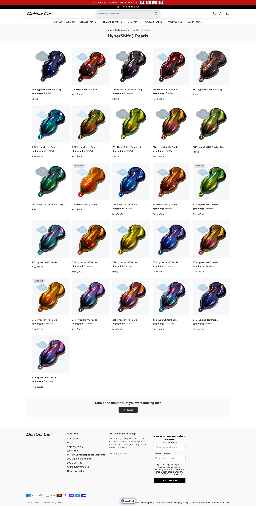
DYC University (74, 463)
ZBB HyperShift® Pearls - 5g (46, 89)
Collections (121, 30)
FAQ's (70, 442)
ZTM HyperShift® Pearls (165, 262)
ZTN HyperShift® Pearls (205, 262)
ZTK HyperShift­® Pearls (84, 262)
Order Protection (76, 471)
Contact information (200, 502)
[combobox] (123, 14)
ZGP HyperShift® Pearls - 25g (208, 147)
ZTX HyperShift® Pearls (44, 377)
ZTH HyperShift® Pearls (44, 262)
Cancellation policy (221, 502)
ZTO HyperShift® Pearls (44, 320)
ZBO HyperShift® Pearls (84, 89)
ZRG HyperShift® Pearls (84, 204)
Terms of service (164, 502)
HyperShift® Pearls (140, 30)
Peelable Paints (87, 22)
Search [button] (130, 410)
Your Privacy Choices (78, 467)
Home (109, 30)
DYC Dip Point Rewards (79, 459)
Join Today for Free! (118, 453)
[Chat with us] (214, 13)
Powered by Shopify (55, 502)
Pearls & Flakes (153, 22)
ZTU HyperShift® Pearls (205, 320)
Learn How (194, 22)
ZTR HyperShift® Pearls (124, 320)
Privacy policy (147, 502)
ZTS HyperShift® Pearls (165, 320)
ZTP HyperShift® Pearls (84, 320)
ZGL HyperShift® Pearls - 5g (127, 147)
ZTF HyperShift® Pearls (165, 204)
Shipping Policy (75, 446)
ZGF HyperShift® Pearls (84, 147)
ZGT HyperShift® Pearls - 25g (47, 204)
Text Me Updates (162, 454)
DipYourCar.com (39, 502)
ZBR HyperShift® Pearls (165, 89)
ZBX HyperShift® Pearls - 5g (207, 89)
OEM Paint (133, 22)
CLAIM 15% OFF (169, 480)
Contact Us (73, 438)
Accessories (175, 22)
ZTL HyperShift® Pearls (124, 262)
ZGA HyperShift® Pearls (44, 147)
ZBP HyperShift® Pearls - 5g (127, 89)
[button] (227, 13)
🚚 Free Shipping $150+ (128, 7)
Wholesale (72, 451)
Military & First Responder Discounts (86, 455)
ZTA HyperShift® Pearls (124, 204)
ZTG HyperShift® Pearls (205, 204)
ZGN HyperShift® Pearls (165, 147)
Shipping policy (181, 502)
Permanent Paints (112, 22)
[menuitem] (86, 438)
